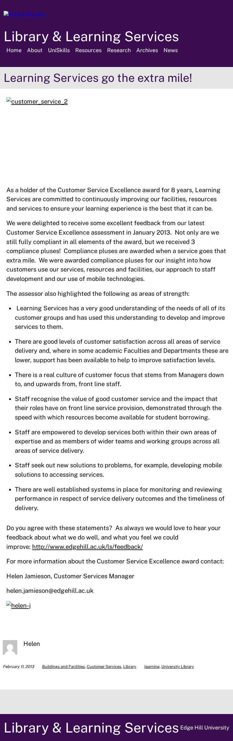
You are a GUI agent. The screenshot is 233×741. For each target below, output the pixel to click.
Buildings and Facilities (63, 666)
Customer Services (104, 666)
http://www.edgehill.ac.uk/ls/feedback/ (87, 546)
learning (152, 666)
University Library (177, 666)
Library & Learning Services (91, 36)
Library (129, 666)
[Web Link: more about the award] (37, 101)
